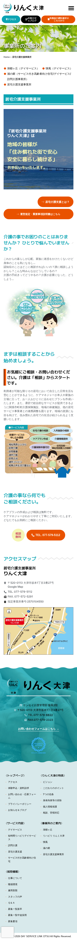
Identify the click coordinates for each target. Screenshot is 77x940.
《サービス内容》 (15, 823)
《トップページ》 (15, 775)
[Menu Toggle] (71, 8)
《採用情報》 (12, 871)
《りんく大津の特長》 (52, 775)
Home (7, 57)
